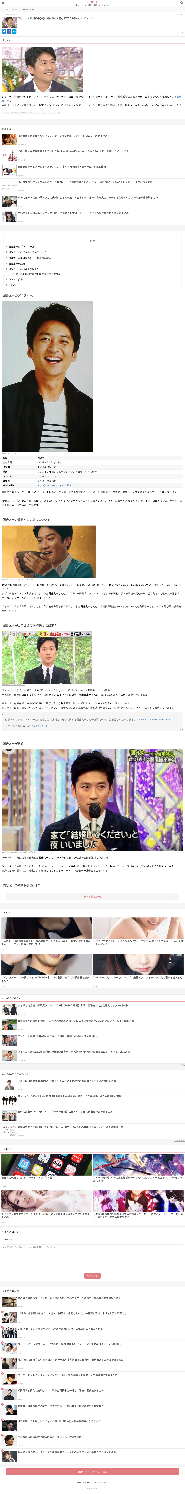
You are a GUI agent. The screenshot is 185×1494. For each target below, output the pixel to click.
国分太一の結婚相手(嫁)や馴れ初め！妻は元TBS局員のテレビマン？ (56, 18)
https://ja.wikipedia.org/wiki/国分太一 (57, 485)
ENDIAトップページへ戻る (92, 1472)
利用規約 (86, 1482)
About (79, 1482)
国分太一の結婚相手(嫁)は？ (24, 269)
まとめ (12, 285)
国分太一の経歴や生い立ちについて (27, 252)
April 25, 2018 (39, 726)
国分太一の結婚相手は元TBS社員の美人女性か (36, 274)
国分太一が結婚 (17, 263)
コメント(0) (179, 33)
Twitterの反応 (16, 279)
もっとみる (179, 1065)
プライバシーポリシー (100, 1482)
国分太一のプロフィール (22, 246)
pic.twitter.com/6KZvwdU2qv (153, 719)
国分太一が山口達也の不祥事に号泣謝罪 (30, 258)
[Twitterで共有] (4, 31)
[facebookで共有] (9, 31)
